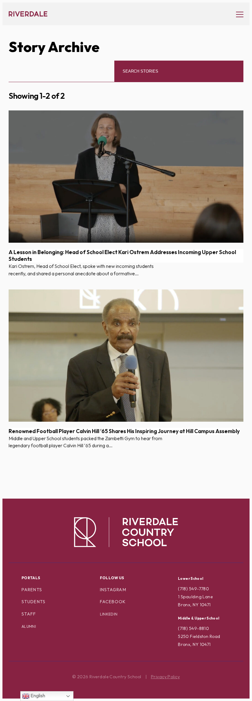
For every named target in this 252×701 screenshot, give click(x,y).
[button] (236, 14)
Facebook (113, 601)
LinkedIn (109, 614)
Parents (32, 589)
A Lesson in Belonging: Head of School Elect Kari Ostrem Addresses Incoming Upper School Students (122, 256)
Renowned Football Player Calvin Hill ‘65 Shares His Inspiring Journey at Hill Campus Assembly (124, 431)
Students (33, 601)
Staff (29, 614)
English (37, 695)
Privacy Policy (165, 676)
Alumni (29, 626)
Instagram (113, 589)
